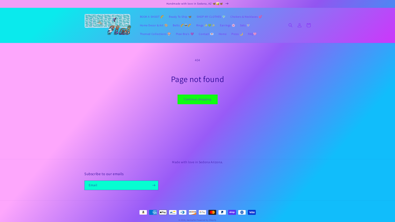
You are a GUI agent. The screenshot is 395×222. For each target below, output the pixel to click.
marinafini (191, 220)
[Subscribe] (153, 185)
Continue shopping (197, 99)
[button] (290, 25)
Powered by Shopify (206, 220)
